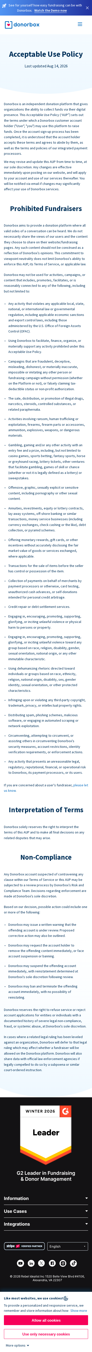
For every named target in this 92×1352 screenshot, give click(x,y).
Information (16, 1198)
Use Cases (15, 1211)
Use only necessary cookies (46, 1334)
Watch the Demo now (50, 10)
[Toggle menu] (80, 24)
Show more (78, 1310)
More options (16, 1345)
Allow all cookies (46, 1320)
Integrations (17, 1224)
